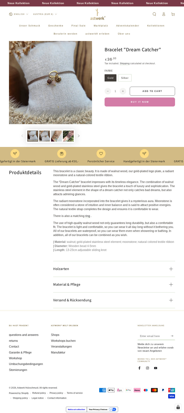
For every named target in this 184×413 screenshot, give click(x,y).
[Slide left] (22, 136)
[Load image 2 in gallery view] (44, 136)
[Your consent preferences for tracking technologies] (178, 407)
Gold (111, 78)
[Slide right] (79, 136)
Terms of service (75, 393)
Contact (14, 346)
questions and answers (23, 334)
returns (13, 340)
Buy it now (140, 102)
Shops (55, 334)
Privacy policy (56, 393)
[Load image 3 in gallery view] (56, 136)
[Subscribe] (173, 336)
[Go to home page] (97, 14)
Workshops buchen (63, 340)
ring (87, 215)
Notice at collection (76, 409)
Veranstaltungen (61, 346)
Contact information (56, 398)
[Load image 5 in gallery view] (68, 136)
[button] (154, 14)
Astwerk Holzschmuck (27, 388)
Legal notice (38, 398)
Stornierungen (18, 369)
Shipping (125, 63)
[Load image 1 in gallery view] (32, 136)
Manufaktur (58, 352)
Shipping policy (20, 398)
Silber (126, 78)
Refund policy (39, 393)
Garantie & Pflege (20, 352)
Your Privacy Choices (98, 409)
